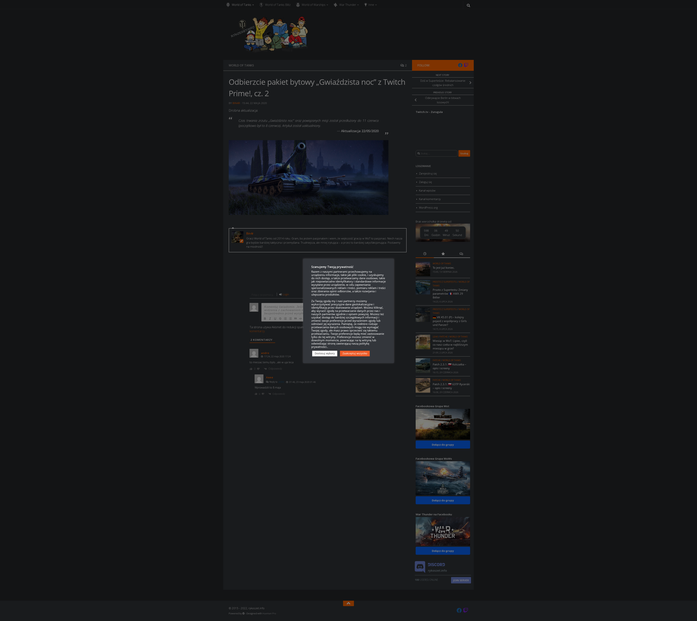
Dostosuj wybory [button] (325, 353)
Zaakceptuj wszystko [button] (355, 353)
